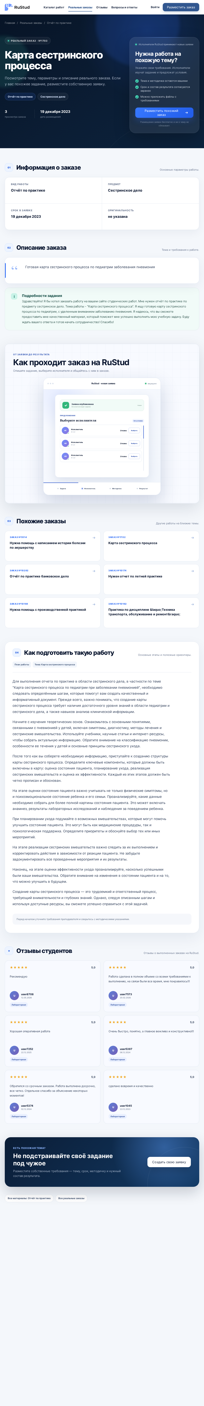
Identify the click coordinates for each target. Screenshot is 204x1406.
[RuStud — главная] (17, 7)
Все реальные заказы (71, 1198)
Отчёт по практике (59, 22)
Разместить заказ (181, 7)
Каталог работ (54, 7)
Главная (10, 22)
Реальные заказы (80, 7)
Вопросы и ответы (124, 7)
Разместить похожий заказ (161, 113)
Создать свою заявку (169, 1162)
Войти (155, 7)
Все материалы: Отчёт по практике (29, 1198)
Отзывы (101, 7)
